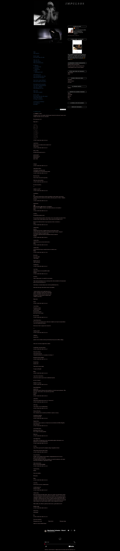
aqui (71, 59)
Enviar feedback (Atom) (42, 523)
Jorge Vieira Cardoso (37, 375)
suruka (34, 398)
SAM (34, 335)
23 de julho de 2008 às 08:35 (40, 507)
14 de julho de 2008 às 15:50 (40, 190)
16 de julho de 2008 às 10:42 (40, 303)
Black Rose (35, 175)
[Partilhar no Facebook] (64, 109)
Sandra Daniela (36, 320)
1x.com (69, 98)
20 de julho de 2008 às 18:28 (40, 418)
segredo (34, 143)
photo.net (69, 96)
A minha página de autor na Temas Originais (76, 67)
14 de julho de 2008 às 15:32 (40, 181)
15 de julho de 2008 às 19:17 (40, 266)
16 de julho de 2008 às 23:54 (40, 332)
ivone (34, 482)
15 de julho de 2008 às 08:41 (40, 237)
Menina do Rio (36, 411)
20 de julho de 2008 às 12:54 (40, 402)
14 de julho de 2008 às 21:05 (40, 200)
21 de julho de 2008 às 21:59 (40, 435)
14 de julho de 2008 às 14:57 (40, 173)
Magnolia (35, 421)
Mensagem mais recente (37, 521)
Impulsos (75, 3)
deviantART (70, 94)
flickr (69, 97)
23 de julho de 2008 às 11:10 (40, 516)
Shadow (34, 510)
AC (34, 446)
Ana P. (34, 269)
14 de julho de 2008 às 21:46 (40, 224)
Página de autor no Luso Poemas (73, 64)
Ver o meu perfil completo (73, 35)
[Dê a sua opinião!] (61, 109)
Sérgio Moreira (36, 168)
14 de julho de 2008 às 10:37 (40, 147)
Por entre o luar (36, 184)
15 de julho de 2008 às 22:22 (40, 273)
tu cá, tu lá (69, 82)
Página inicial (50, 521)
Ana (34, 213)
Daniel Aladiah (36, 387)
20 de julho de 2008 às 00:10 (40, 395)
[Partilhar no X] (63, 109)
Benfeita (69, 87)
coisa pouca (70, 79)
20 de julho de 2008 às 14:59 (40, 408)
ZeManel (35, 227)
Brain (34, 255)
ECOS (69, 74)
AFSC (34, 404)
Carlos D (35, 306)
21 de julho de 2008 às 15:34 (40, 425)
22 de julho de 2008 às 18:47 (40, 490)
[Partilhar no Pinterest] (65, 109)
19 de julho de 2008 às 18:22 (40, 384)
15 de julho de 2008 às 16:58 (40, 244)
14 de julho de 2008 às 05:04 (40, 140)
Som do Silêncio (36, 428)
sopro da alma (70, 72)
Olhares (69, 93)
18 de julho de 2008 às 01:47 (40, 349)
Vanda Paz (35, 468)
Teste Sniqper (35, 438)
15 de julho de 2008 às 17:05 (40, 252)
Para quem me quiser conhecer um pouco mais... (76, 65)
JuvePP (34, 193)
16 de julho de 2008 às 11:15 (40, 317)
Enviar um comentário (37, 519)
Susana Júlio (35, 454)
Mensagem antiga (63, 521)
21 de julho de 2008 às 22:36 (40, 443)
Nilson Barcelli (36, 351)
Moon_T (34, 150)
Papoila (34, 203)
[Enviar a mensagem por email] (60, 109)
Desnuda (34, 362)
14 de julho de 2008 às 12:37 (40, 165)
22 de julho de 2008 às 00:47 (40, 452)
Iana (34, 276)
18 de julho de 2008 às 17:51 (40, 359)
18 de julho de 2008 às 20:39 (40, 373)
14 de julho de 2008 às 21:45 (40, 210)
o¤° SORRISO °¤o (36, 113)
